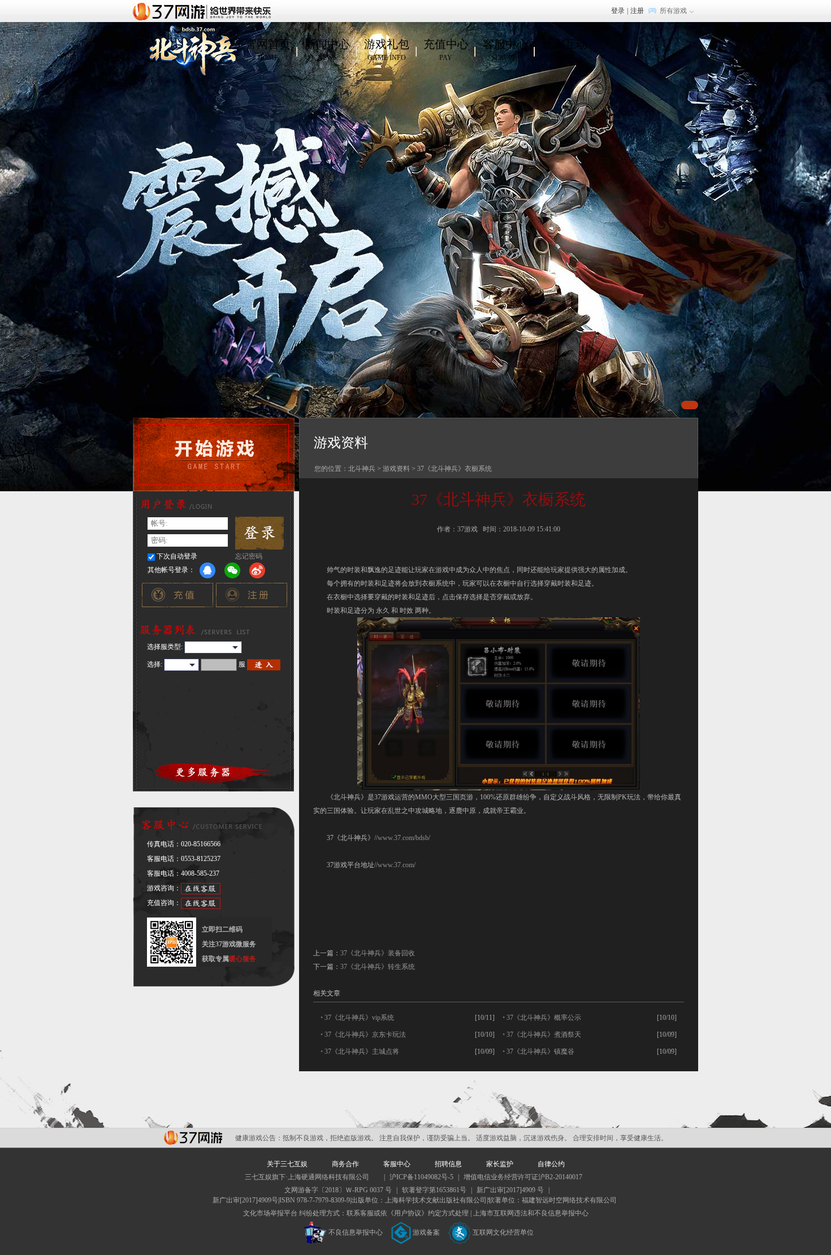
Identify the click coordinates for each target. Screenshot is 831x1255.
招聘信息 (448, 1164)
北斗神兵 (361, 469)
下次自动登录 (177, 556)
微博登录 (257, 570)
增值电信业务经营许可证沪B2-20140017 (523, 1177)
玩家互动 (564, 50)
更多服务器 (214, 772)
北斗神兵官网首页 (191, 50)
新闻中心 (327, 50)
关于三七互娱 (287, 1164)
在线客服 (200, 888)
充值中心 (446, 50)
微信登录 (232, 570)
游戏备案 (426, 1232)
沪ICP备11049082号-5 (421, 1177)
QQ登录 (207, 570)
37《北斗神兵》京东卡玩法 (365, 1034)
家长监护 (499, 1164)
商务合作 (345, 1164)
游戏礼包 (386, 50)
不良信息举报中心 (355, 1232)
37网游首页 (204, 10)
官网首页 (268, 50)
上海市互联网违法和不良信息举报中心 (530, 1213)
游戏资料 (396, 469)
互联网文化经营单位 (503, 1232)
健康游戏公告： (259, 1138)
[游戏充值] (177, 597)
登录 (618, 11)
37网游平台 (193, 1137)
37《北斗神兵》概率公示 (544, 1018)
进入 (263, 664)
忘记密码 (248, 556)
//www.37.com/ (395, 865)
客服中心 (505, 50)
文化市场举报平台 (270, 1213)
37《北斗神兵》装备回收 (377, 953)
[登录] (259, 533)
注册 (637, 11)
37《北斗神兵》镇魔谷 (540, 1051)
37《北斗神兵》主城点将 (361, 1051)
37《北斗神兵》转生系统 (377, 967)
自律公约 (551, 1164)
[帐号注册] (251, 597)
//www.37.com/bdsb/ (402, 838)
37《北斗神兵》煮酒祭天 (544, 1034)
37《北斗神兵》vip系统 (359, 1018)
